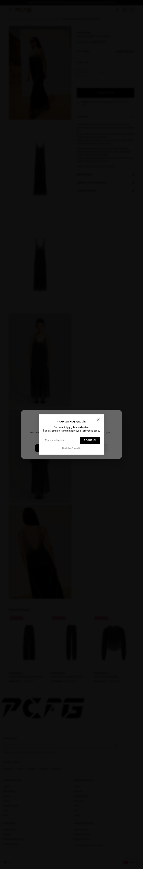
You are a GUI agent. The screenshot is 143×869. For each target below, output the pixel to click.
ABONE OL (90, 440)
